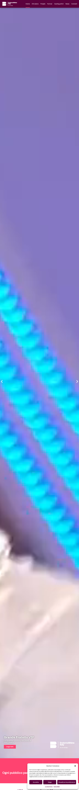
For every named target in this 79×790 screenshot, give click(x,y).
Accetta (36, 782)
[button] (75, 766)
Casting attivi (59, 4)
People (42, 4)
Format (49, 4)
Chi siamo (35, 4)
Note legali (57, 786)
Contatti (74, 4)
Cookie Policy (49, 786)
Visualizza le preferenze (66, 782)
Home (28, 4)
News (67, 4)
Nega (50, 782)
